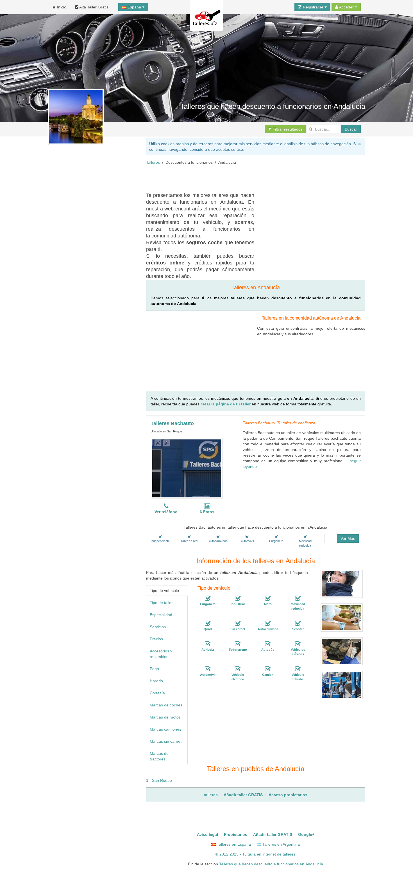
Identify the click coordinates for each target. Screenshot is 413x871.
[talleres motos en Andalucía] (268, 598)
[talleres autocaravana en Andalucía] (268, 623)
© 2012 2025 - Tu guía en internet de (249, 854)
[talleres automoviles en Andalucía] (207, 669)
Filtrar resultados (287, 129)
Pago (154, 668)
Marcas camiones (165, 729)
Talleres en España (233, 844)
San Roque (162, 780)
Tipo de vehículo (164, 590)
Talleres (153, 162)
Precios (156, 639)
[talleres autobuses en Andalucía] (268, 644)
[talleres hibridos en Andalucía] (298, 669)
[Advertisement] (248, 177)
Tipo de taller (161, 602)
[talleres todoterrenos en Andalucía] (237, 644)
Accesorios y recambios (161, 654)
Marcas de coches (166, 705)
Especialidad (161, 614)
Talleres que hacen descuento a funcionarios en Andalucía (271, 864)
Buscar (351, 129)
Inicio (61, 7)
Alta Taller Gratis (93, 7)
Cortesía (157, 693)
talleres (289, 854)
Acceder (346, 7)
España (134, 7)
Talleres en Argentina (280, 844)
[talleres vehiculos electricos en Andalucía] (237, 669)
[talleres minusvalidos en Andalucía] (298, 598)
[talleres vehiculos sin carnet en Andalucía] (237, 623)
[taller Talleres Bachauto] (187, 468)
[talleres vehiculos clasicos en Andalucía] (298, 644)
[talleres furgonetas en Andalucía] (207, 598)
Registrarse (313, 7)
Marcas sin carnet (165, 741)
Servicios (158, 627)
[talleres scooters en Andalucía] (298, 623)
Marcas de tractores (159, 756)
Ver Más (348, 538)
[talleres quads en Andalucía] (207, 623)
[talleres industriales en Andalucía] (237, 598)
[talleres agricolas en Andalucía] (207, 644)
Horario (156, 681)
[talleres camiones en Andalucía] (268, 669)
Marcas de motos (165, 717)
